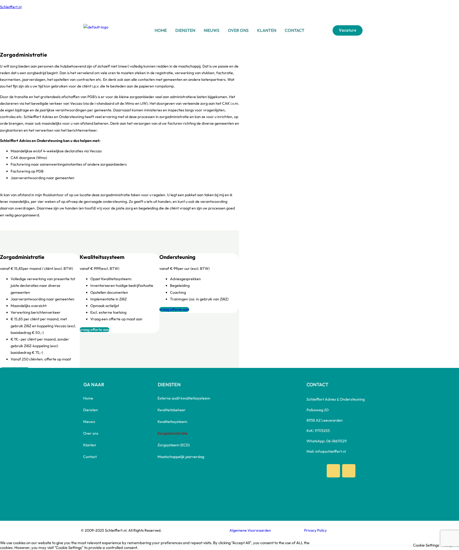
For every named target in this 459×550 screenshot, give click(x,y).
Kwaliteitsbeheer (172, 410)
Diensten (185, 30)
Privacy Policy (315, 530)
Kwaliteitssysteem (172, 421)
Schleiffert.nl (11, 7)
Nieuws (211, 30)
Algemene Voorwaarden (250, 530)
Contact (294, 30)
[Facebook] (333, 470)
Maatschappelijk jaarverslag (181, 456)
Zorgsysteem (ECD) (174, 445)
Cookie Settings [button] (426, 545)
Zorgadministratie (173, 433)
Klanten (266, 30)
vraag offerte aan (94, 329)
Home (161, 30)
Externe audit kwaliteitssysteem (184, 398)
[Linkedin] (348, 470)
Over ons (238, 30)
